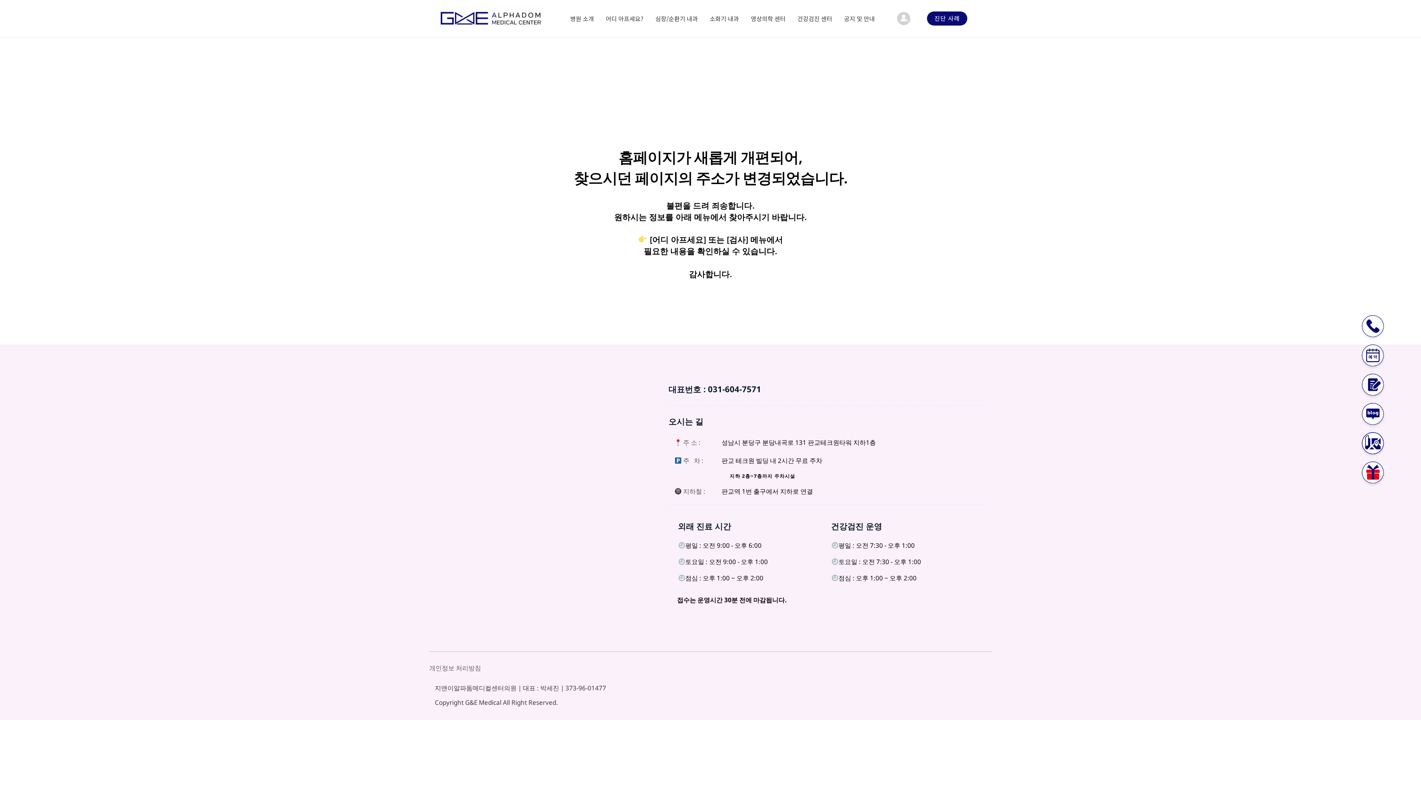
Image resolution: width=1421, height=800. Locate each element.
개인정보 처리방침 (455, 668)
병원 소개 (582, 18)
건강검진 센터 (814, 18)
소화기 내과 (724, 18)
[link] (904, 18)
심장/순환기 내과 (676, 18)
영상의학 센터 (768, 18)
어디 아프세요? (625, 18)
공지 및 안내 (859, 18)
